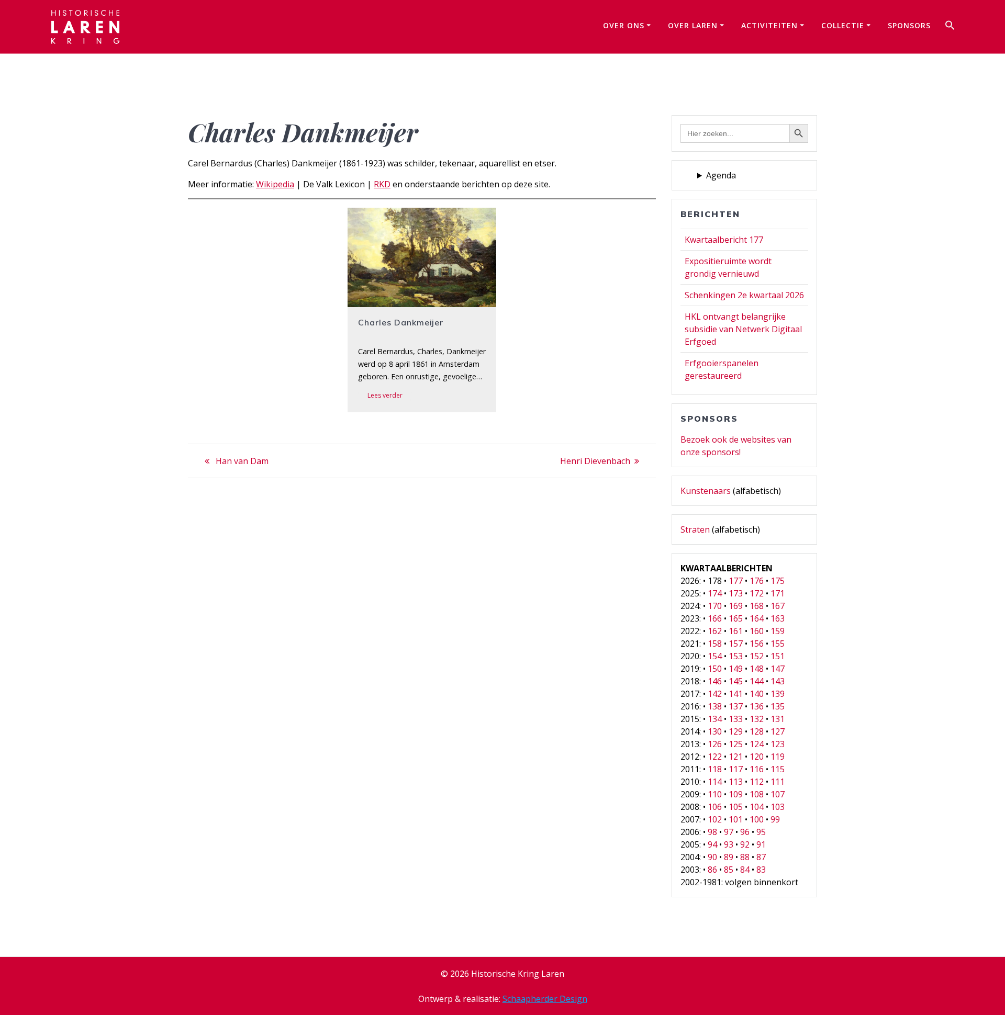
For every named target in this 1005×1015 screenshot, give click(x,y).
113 (736, 781)
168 (757, 606)
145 (736, 681)
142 (715, 694)
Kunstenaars (705, 491)
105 (736, 807)
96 (745, 832)
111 (777, 781)
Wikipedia (275, 184)
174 (715, 593)
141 (736, 694)
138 (715, 706)
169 (736, 606)
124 (757, 744)
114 (715, 781)
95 (761, 832)
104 (757, 807)
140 (757, 694)
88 (745, 857)
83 (761, 869)
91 (761, 844)
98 (712, 832)
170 (715, 606)
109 (736, 794)
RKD (382, 184)
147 (777, 668)
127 (777, 731)
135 (777, 706)
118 (715, 769)
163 (777, 618)
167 (777, 606)
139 (777, 694)
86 (712, 869)
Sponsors (909, 25)
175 (777, 581)
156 (757, 643)
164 (757, 618)
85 (728, 869)
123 (777, 744)
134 (715, 719)
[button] (950, 26)
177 (736, 581)
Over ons (623, 25)
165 (736, 618)
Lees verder (385, 395)
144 (757, 681)
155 (777, 643)
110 (715, 794)
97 (728, 832)
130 (715, 731)
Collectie (842, 25)
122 (715, 756)
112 (757, 781)
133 (736, 719)
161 (736, 631)
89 (728, 857)
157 (736, 643)
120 (757, 756)
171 (777, 593)
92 (745, 844)
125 (736, 744)
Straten (695, 529)
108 (757, 794)
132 (757, 719)
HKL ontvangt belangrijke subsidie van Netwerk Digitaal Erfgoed (743, 329)
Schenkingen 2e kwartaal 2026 (744, 295)
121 (736, 756)
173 (736, 593)
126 (715, 744)
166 (715, 618)
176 (757, 581)
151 (777, 656)
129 (736, 731)
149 (736, 668)
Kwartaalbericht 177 (724, 239)
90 (712, 857)
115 (777, 769)
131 (777, 719)
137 (736, 706)
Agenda (721, 175)
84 (745, 869)
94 (712, 844)
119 (777, 756)
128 (757, 731)
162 (715, 631)
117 (736, 769)
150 (715, 668)
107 (777, 794)
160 (757, 631)
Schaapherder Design (544, 999)
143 (777, 681)
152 (757, 656)
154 (715, 656)
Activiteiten (769, 25)
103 (777, 807)
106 (715, 807)
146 (715, 681)
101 (736, 819)
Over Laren (693, 25)
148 (757, 668)
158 (715, 643)
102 (715, 819)
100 (757, 819)
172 (757, 593)
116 (757, 769)
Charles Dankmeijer (400, 322)
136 (757, 706)
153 (736, 656)
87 (761, 857)
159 (777, 631)
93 (728, 844)
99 (775, 819)
